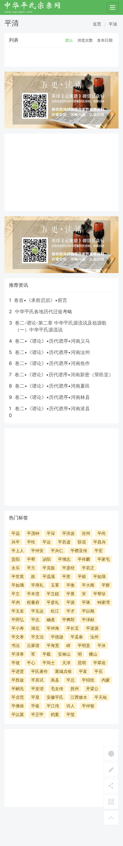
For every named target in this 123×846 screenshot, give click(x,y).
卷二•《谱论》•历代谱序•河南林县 (52, 397)
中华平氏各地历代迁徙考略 (43, 311)
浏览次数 (85, 40)
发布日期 (105, 40)
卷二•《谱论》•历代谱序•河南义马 (52, 341)
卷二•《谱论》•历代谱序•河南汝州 (52, 352)
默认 (69, 40)
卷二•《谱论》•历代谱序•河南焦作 (52, 363)
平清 (113, 23)
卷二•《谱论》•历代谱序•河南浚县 (52, 408)
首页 (97, 23)
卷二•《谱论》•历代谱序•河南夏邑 (52, 386)
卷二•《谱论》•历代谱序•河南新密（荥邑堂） (64, 374)
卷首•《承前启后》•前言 (40, 300)
